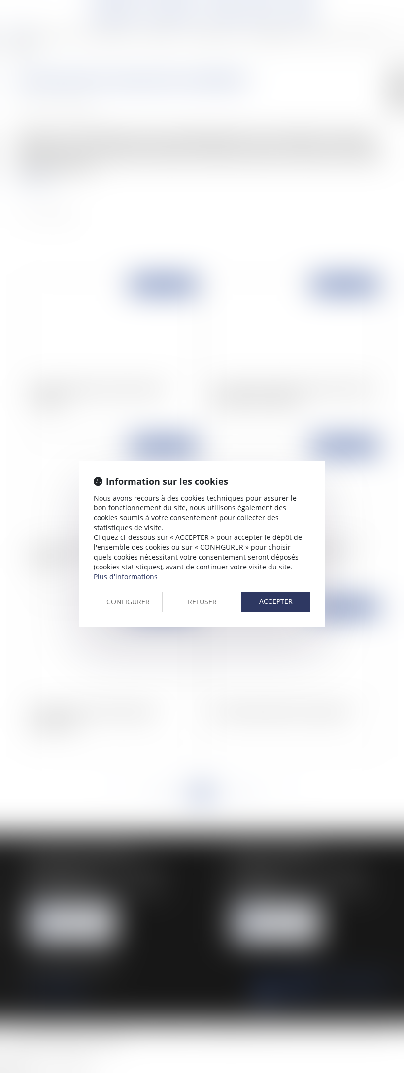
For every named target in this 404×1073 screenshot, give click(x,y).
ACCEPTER (276, 601)
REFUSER (202, 601)
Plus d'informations (126, 576)
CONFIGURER (128, 601)
